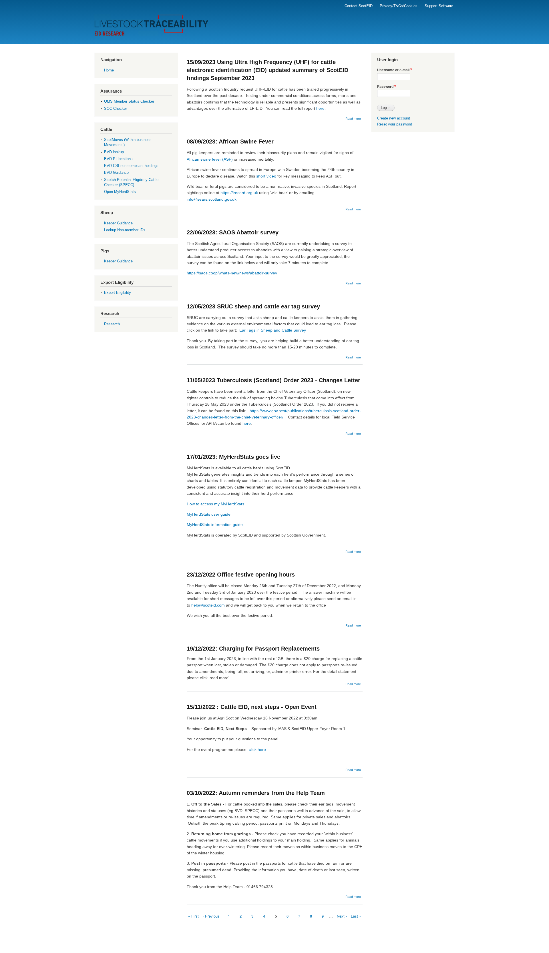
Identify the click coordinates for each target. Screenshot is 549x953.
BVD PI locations (118, 159)
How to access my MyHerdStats (215, 504)
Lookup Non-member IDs (124, 230)
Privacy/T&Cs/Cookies (398, 5)
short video (266, 176)
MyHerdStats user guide (208, 514)
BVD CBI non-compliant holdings (131, 166)
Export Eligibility (117, 292)
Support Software (439, 5)
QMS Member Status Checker (129, 101)
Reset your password (394, 124)
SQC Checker (115, 108)
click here (258, 749)
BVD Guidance (116, 172)
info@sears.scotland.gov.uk (211, 199)
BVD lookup (114, 152)
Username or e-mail (393, 70)
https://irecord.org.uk (239, 192)
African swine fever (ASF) (210, 159)
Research (112, 324)
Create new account (393, 118)
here (320, 108)
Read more (353, 118)
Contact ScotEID (359, 5)
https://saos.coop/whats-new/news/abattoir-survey (232, 273)
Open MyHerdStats (120, 192)
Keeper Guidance (118, 223)
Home (109, 70)
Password (385, 87)
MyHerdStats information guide (215, 524)
